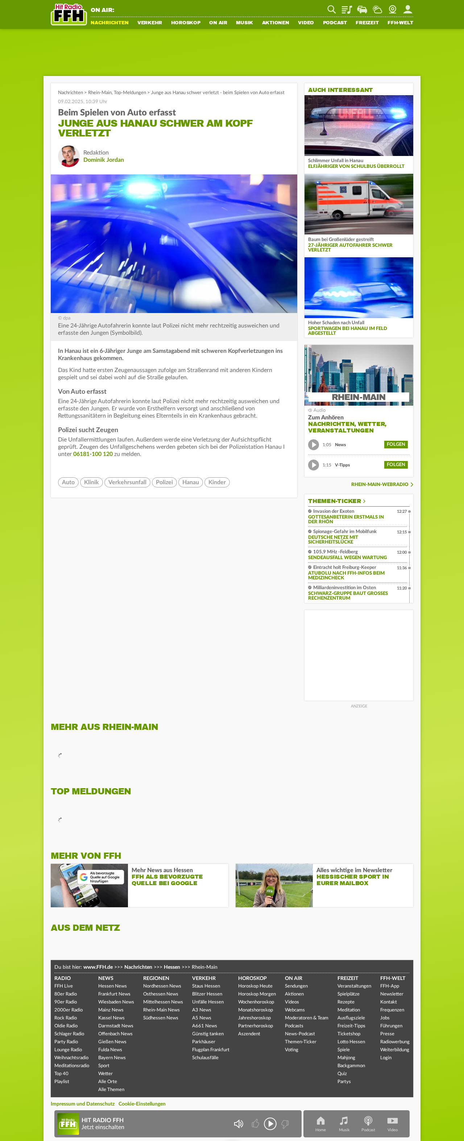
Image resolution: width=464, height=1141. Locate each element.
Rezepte (346, 1002)
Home (320, 1130)
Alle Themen (111, 1089)
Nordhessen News (162, 986)
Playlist (346, 7)
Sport (103, 1066)
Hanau (190, 482)
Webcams (295, 1010)
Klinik (91, 482)
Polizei (164, 482)
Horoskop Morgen (257, 994)
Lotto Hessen (351, 1042)
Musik (244, 23)
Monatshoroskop (255, 1010)
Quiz (342, 1074)
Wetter (377, 7)
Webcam (392, 7)
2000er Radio (68, 1010)
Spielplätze (348, 994)
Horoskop (185, 23)
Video (306, 23)
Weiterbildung (394, 1050)
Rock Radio (65, 1018)
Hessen (172, 967)
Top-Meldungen (130, 92)
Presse (387, 1034)
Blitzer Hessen (207, 994)
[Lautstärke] (238, 1123)
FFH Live (63, 986)
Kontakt (388, 1002)
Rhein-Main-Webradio (380, 484)
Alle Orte (107, 1081)
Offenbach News (115, 1034)
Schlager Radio (69, 1034)
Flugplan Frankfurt (210, 1050)
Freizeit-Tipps (351, 1026)
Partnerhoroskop (255, 1026)
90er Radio (65, 1002)
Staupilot (362, 7)
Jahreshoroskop (254, 1018)
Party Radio (66, 1042)
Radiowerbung (395, 1042)
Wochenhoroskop (256, 1002)
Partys (344, 1081)
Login (386, 1058)
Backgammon (351, 1066)
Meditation (348, 1010)
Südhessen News (160, 1018)
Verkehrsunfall (127, 482)
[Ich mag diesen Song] (256, 1123)
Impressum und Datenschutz (83, 1104)
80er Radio (65, 994)
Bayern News (112, 1058)
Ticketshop (348, 1034)
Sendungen (296, 986)
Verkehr (149, 23)
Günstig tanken (208, 1034)
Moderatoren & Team (306, 1018)
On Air (218, 23)
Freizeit (367, 23)
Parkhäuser (203, 1042)
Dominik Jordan (103, 160)
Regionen (156, 978)
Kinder (217, 482)
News (105, 978)
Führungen (391, 1026)
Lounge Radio (68, 1050)
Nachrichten (109, 23)
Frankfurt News (114, 994)
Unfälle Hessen (208, 1002)
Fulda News (110, 1050)
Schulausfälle (205, 1058)
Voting (291, 1050)
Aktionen (275, 23)
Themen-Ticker (334, 501)
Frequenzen (392, 1010)
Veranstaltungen (354, 986)
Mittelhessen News (163, 1002)
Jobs (385, 1018)
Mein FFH (407, 7)
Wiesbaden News (116, 1002)
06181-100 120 (93, 454)
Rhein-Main (100, 92)
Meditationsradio (71, 1066)
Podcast (335, 23)
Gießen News (112, 1042)
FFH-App (389, 986)
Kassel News (111, 1018)
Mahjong (346, 1058)
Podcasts (294, 1026)
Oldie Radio (66, 1026)
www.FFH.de (98, 967)
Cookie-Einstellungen (142, 1104)
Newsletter (391, 994)
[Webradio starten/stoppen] (270, 1123)
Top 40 (61, 1074)
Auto (68, 482)
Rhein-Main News (161, 1010)
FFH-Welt (400, 23)
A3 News (201, 1010)
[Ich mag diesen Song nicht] (284, 1123)
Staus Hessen (206, 986)
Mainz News (111, 1010)
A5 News (201, 1018)
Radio (62, 978)
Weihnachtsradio (71, 1058)
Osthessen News (160, 994)
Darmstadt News (115, 1026)
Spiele (343, 1050)
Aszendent (249, 1034)
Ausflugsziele (351, 1018)
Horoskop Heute (255, 986)
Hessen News (112, 986)
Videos (292, 1002)
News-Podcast (300, 1034)
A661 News (204, 1026)
